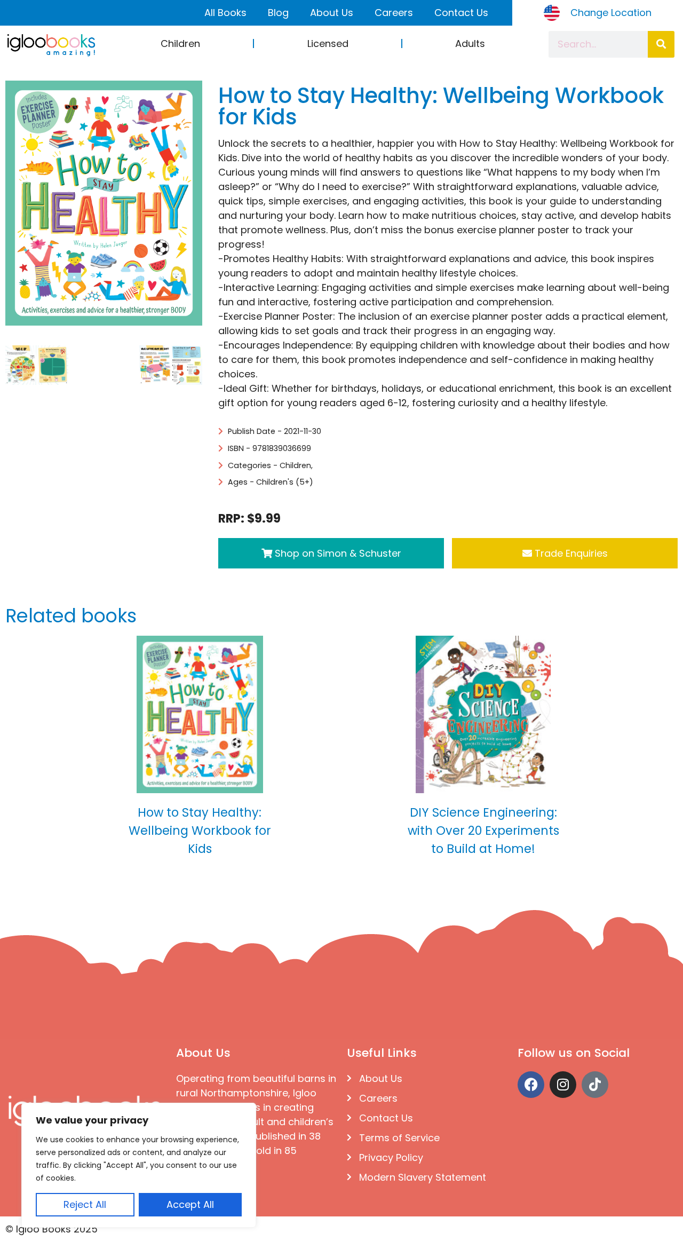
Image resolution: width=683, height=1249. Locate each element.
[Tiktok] (595, 1084)
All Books (225, 12)
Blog (278, 12)
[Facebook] (531, 1084)
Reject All (84, 1204)
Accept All (190, 1204)
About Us (331, 12)
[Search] (661, 44)
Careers (394, 12)
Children (180, 43)
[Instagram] (563, 1084)
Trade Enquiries (570, 553)
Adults (470, 43)
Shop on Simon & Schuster (336, 553)
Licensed (327, 43)
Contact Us (461, 12)
